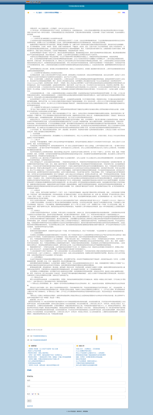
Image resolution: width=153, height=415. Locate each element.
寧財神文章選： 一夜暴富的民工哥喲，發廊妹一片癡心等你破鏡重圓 (49, 357)
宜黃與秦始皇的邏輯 (34, 363)
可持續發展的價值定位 (40, 336)
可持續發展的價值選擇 (40, 340)
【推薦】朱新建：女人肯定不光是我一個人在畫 (43, 349)
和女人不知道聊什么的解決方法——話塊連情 (90, 353)
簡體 (119, 12)
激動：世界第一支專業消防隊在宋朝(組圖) (89, 357)
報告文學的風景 (81, 359)
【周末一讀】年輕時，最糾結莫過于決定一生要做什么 (45, 355)
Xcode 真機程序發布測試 (83, 351)
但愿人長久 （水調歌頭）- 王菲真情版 (88, 349)
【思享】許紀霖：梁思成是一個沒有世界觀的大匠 (43, 365)
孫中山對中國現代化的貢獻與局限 (86, 365)
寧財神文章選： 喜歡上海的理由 (38, 353)
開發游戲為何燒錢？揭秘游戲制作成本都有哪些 (91, 355)
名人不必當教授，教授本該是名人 (86, 361)
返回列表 (30, 406)
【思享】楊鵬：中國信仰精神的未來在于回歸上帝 (43, 359)
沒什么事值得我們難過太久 (36, 361)
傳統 (123, 12)
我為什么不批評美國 (34, 351)
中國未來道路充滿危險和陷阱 (85, 363)
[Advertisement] (59, 19)
